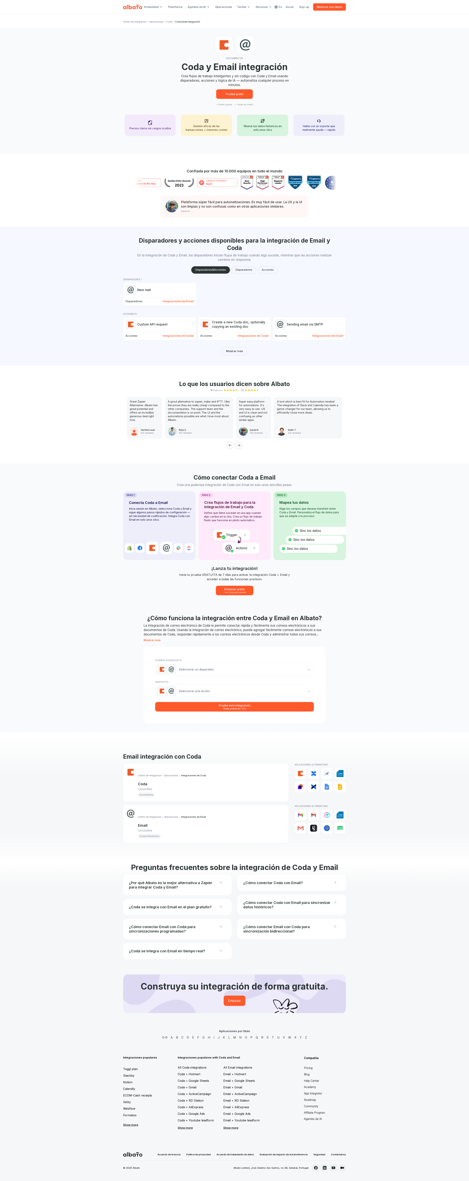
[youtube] (333, 1167)
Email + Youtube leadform (241, 1120)
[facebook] (316, 1167)
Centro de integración (135, 21)
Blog (307, 1074)
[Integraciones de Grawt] (313, 828)
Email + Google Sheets (239, 1081)
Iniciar (290, 7)
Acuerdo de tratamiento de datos (235, 1154)
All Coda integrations (192, 1067)
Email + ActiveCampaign (240, 1094)
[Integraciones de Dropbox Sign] (313, 786)
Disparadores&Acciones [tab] (210, 269)
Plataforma (175, 7)
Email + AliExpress (236, 1107)
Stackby (128, 1075)
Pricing (308, 1068)
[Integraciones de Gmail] (300, 814)
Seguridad (319, 1154)
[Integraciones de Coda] (300, 773)
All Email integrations (237, 1067)
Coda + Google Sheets (193, 1081)
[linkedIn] (324, 1167)
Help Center (311, 1081)
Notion (127, 1082)
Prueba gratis (234, 94)
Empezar (234, 1001)
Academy (310, 1087)
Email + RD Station (236, 1100)
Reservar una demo (329, 7)
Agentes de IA (313, 1119)
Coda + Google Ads (191, 1114)
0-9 (164, 1037)
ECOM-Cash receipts (137, 1095)
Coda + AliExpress (190, 1107)
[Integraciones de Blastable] (326, 814)
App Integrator (313, 1093)
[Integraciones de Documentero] (340, 773)
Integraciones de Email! (178, 301)
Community (311, 1106)
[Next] (239, 445)
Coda (169, 21)
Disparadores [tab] (243, 269)
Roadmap (310, 1100)
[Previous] (230, 445)
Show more (130, 1125)
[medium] (342, 1167)
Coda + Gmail (187, 1087)
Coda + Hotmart (189, 1074)
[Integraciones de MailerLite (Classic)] (340, 828)
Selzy (127, 1102)
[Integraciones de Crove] (326, 773)
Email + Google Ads (237, 1114)
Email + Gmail (232, 1087)
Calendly (129, 1089)
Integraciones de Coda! (178, 335)
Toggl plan (130, 1069)
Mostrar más (234, 351)
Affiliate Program (314, 1112)
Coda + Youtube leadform (196, 1120)
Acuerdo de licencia (169, 1154)
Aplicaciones (223, 7)
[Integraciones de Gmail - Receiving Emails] (313, 814)
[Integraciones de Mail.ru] (326, 828)
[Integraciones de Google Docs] (326, 786)
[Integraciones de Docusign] (300, 786)
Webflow (129, 1108)
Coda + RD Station (191, 1100)
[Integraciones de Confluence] (313, 773)
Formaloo (129, 1115)
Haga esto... (162, 682)
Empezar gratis (234, 590)
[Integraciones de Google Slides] (340, 786)
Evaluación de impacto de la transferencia (284, 1154)
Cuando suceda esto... (169, 660)
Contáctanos (338, 1154)
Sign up (304, 7)
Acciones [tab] (268, 269)
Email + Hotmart (234, 1074)
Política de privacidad (198, 1154)
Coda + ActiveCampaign (194, 1094)
